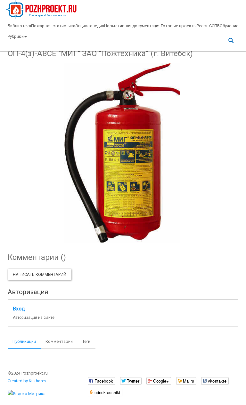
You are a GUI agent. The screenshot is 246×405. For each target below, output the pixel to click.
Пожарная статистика (53, 25)
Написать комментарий (39, 274)
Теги (86, 341)
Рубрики (16, 36)
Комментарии (59, 341)
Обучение (229, 25)
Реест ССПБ (208, 25)
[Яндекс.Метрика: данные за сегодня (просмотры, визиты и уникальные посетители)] (26, 394)
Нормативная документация (132, 25)
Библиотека (19, 25)
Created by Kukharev (27, 380)
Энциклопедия (89, 25)
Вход (19, 309)
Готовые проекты (179, 25)
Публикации (24, 341)
